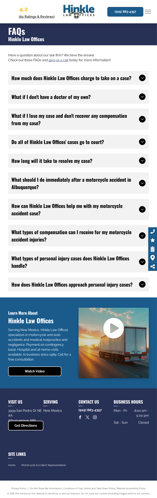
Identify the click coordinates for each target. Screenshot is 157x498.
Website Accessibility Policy (131, 488)
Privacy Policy (18, 488)
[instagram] (95, 418)
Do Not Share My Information (46, 488)
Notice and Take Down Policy (99, 488)
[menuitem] (11, 465)
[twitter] (87, 418)
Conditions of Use (72, 488)
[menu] (148, 11)
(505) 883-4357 (90, 410)
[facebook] (80, 418)
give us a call (58, 60)
